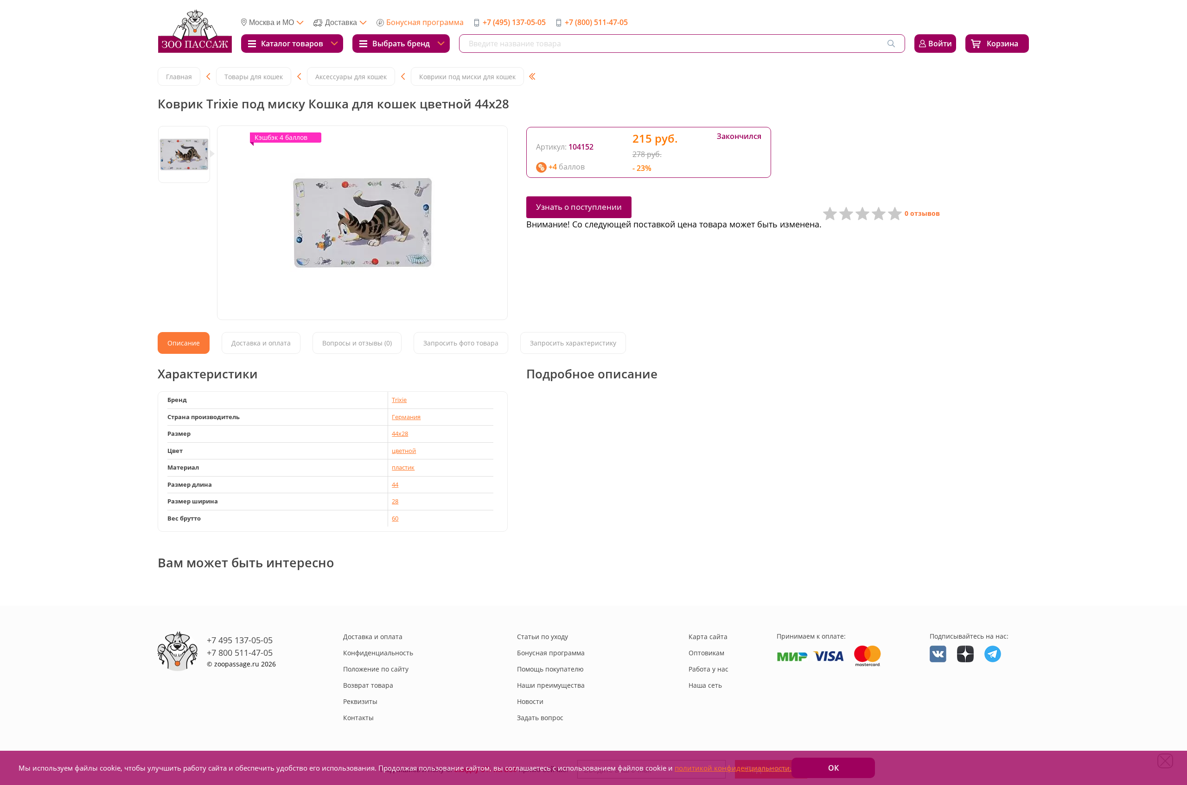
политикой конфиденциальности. (733, 767)
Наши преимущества (551, 685)
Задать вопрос (540, 717)
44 (395, 484)
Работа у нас (708, 669)
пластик (403, 467)
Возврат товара (368, 685)
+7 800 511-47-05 (240, 652)
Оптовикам (706, 652)
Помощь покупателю (550, 669)
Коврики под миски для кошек (467, 76)
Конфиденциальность (378, 652)
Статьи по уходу (542, 636)
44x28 (400, 433)
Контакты (358, 717)
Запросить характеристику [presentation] (573, 343)
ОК (833, 768)
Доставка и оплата (372, 636)
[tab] (184, 343)
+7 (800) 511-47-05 (596, 22)
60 (395, 518)
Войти (940, 43)
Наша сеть (705, 685)
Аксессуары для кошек (351, 76)
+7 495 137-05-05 (240, 640)
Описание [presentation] (183, 343)
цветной (404, 450)
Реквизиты (360, 701)
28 (395, 501)
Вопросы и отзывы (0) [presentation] (357, 343)
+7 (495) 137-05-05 (514, 22)
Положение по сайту (375, 669)
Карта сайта (708, 636)
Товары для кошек (253, 76)
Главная (179, 76)
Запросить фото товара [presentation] (460, 343)
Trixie (399, 400)
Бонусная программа (425, 22)
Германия (406, 417)
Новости (530, 701)
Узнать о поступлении (579, 206)
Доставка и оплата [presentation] (261, 343)
